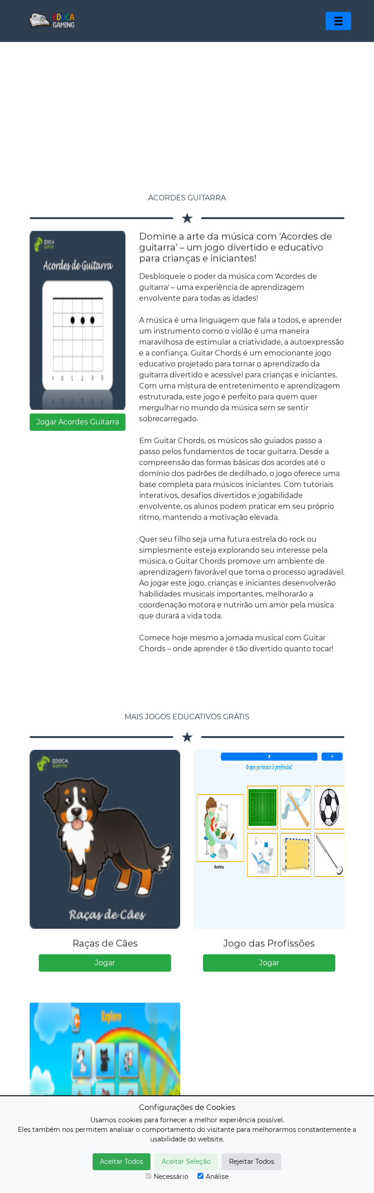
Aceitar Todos (121, 1161)
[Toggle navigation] (338, 21)
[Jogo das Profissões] (269, 839)
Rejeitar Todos (251, 1161)
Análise (217, 1176)
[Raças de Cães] (105, 839)
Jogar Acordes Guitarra (77, 422)
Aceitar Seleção (186, 1161)
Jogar (105, 962)
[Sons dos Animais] (105, 1092)
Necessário (171, 1176)
